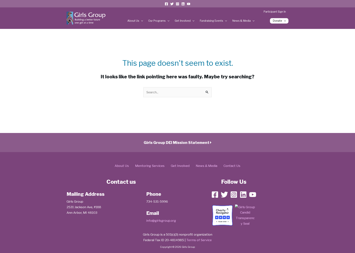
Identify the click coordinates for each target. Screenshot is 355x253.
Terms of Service (199, 240)
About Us (133, 20)
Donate (277, 20)
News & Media (241, 20)
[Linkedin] (183, 4)
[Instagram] (177, 4)
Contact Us (232, 166)
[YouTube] (188, 4)
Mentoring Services (150, 166)
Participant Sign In (274, 11)
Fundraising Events (211, 20)
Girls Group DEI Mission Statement (177, 142)
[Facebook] (166, 4)
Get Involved (183, 20)
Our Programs (157, 20)
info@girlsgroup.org (161, 220)
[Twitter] (172, 4)
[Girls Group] (245, 215)
